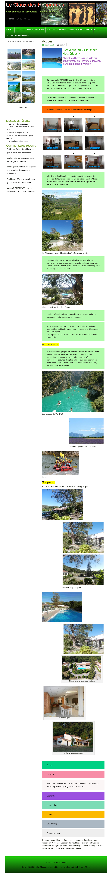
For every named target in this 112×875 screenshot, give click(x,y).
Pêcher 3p (83, 784)
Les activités (52, 805)
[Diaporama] (21, 107)
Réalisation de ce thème (56, 862)
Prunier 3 (72, 784)
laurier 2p (51, 784)
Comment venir (53, 833)
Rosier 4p (80, 786)
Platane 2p (61, 784)
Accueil (50, 765)
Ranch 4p (60, 786)
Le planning (52, 824)
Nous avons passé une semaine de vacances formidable (21, 170)
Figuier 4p (70, 786)
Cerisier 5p (94, 784)
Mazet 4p (51, 786)
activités (61, 360)
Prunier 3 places (52, 166)
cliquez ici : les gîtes (86, 110)
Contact (50, 814)
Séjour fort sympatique (18, 124)
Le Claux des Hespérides (35, 5)
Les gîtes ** (52, 774)
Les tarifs (51, 796)
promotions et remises (18, 141)
